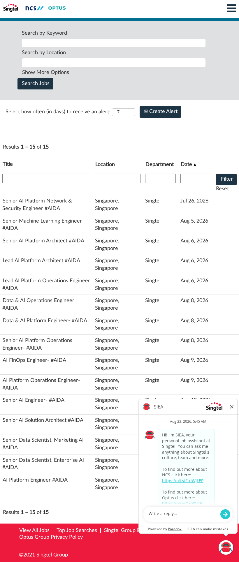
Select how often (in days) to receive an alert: (58, 111)
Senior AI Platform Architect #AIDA (43, 241)
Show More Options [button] (45, 72)
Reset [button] (222, 188)
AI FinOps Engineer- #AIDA (34, 360)
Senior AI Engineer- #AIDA (33, 400)
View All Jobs (34, 530)
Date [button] (187, 164)
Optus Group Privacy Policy (51, 537)
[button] (199, 9)
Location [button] (105, 164)
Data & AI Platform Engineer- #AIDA (45, 320)
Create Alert (163, 111)
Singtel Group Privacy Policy (136, 530)
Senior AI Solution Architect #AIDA (43, 420)
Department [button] (159, 164)
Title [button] (8, 164)
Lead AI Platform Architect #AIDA (41, 260)
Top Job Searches (77, 530)
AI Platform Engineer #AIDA (35, 480)
